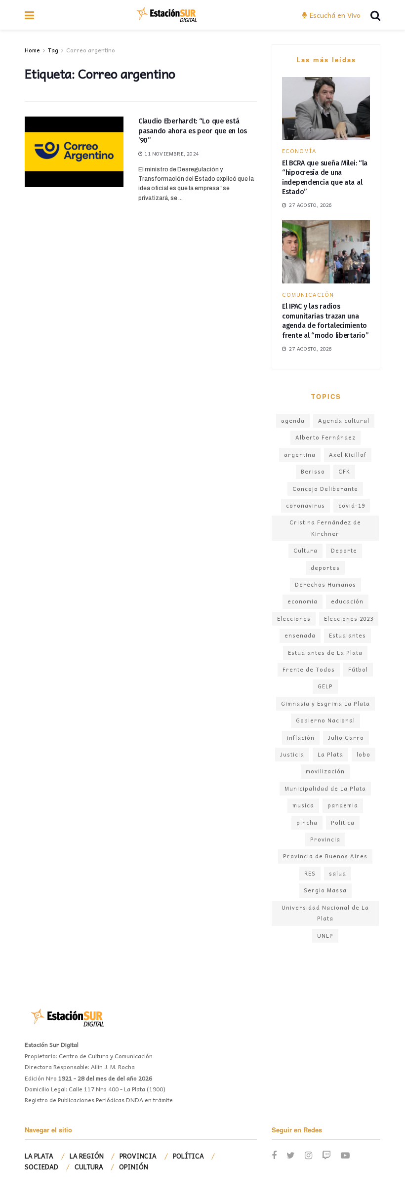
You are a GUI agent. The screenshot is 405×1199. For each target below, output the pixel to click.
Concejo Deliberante (325, 488)
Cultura (305, 550)
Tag (53, 50)
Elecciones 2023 (348, 618)
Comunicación (308, 294)
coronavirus (305, 505)
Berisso (313, 471)
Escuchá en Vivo (334, 14)
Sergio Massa (325, 890)
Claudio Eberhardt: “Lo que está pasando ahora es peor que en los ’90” (192, 131)
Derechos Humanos (325, 584)
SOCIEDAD (41, 1166)
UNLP (325, 935)
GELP (325, 686)
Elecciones (294, 618)
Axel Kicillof (347, 454)
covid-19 (351, 505)
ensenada (300, 635)
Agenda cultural (343, 420)
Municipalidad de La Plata (325, 788)
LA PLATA (39, 1156)
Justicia (292, 754)
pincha (307, 822)
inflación (301, 737)
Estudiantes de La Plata (325, 652)
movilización (325, 771)
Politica (343, 822)
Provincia (325, 839)
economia (302, 601)
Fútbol (358, 669)
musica (303, 805)
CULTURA (89, 1166)
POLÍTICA (188, 1156)
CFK (344, 471)
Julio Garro (346, 737)
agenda (293, 420)
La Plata (330, 754)
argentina (300, 454)
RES (310, 873)
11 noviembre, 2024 (171, 154)
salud (337, 873)
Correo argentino (90, 50)
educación (347, 601)
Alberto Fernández (325, 437)
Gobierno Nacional (325, 720)
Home (32, 50)
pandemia (342, 805)
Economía (299, 151)
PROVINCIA (138, 1156)
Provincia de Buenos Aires (325, 856)
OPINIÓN (133, 1166)
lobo (363, 754)
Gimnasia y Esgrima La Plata (325, 703)
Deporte (344, 550)
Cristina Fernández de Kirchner (325, 527)
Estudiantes (347, 635)
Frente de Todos (309, 669)
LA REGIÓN (87, 1156)
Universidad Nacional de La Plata (325, 912)
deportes (325, 567)
